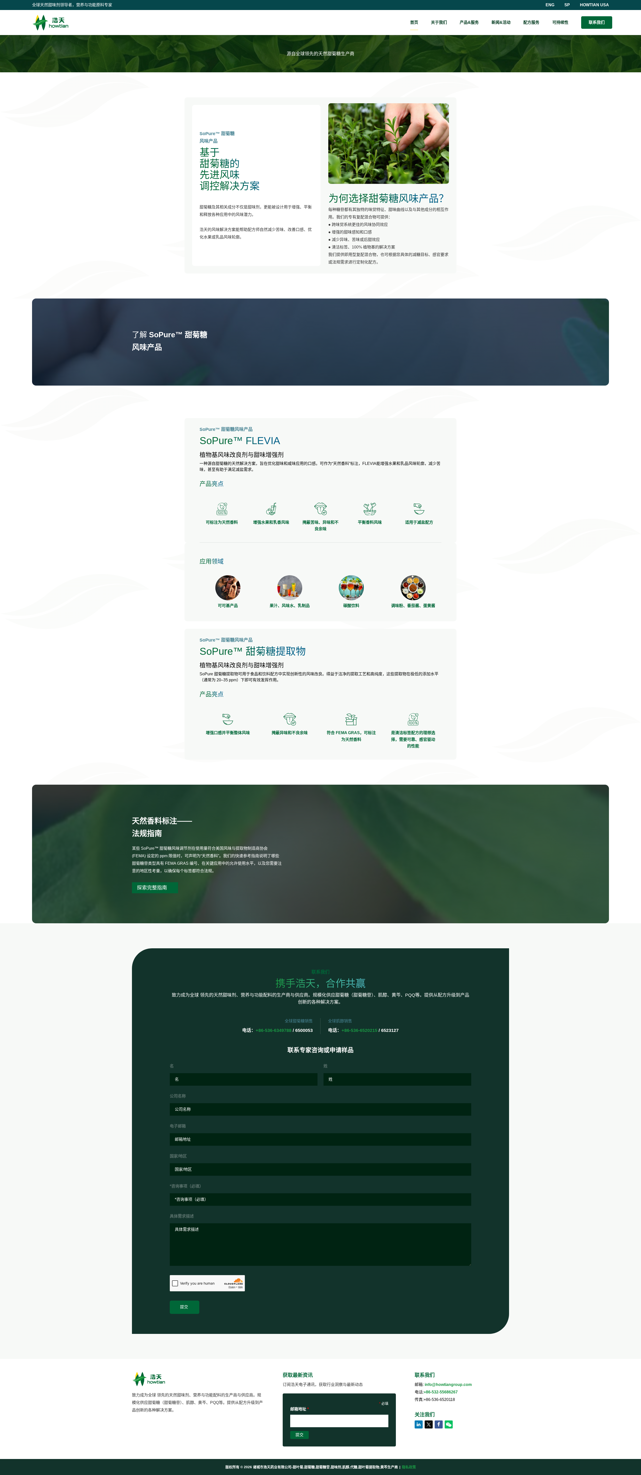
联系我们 (597, 22)
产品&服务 (469, 22)
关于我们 (439, 22)
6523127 (390, 1030)
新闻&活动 (501, 22)
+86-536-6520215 (359, 1030)
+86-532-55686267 (441, 1392)
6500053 (304, 1030)
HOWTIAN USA (594, 5)
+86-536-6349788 (273, 1030)
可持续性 (560, 22)
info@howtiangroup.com (448, 1384)
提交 (184, 1307)
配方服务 (531, 22)
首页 (414, 22)
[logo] (50, 22)
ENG (550, 5)
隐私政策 (409, 1467)
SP (567, 5)
